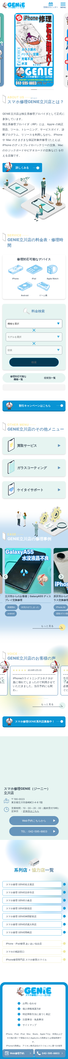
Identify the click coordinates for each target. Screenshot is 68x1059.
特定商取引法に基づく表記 (36, 1014)
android (10, 613)
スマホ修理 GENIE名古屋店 (20, 884)
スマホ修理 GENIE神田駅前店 (21, 916)
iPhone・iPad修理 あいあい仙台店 (24, 943)
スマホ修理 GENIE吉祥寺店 (20, 892)
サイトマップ (29, 1024)
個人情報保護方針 (32, 1008)
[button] (5, 576)
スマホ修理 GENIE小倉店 (19, 900)
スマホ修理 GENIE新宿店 (19, 908)
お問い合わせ (29, 1003)
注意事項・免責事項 (33, 1019)
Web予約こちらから (34, 820)
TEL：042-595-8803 (34, 831)
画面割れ (11, 607)
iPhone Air (61, 607)
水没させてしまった (30, 607)
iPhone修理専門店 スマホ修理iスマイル (26, 959)
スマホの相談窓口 (15, 951)
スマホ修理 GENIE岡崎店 (19, 932)
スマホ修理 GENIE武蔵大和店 (21, 924)
